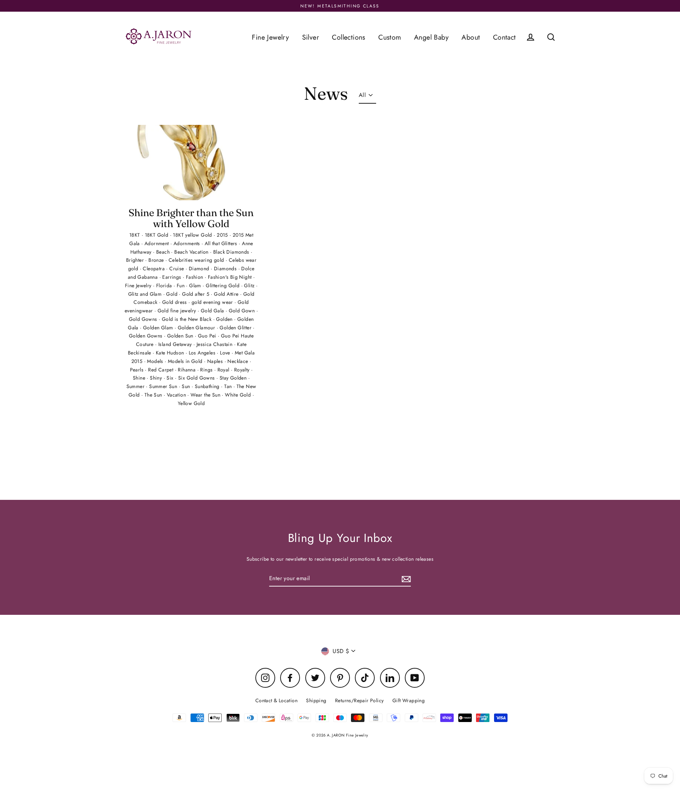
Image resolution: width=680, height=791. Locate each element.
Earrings (172, 277)
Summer (136, 386)
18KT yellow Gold (193, 234)
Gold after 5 (196, 294)
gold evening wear (213, 302)
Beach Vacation (192, 251)
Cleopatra (154, 268)
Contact (504, 37)
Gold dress (175, 302)
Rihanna (187, 369)
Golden (225, 319)
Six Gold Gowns (197, 377)
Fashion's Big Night (230, 277)
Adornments (188, 243)
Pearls (137, 369)
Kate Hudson (171, 352)
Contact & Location (276, 700)
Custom (389, 37)
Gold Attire (227, 294)
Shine (140, 377)
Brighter (136, 260)
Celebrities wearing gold (197, 260)
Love (226, 352)
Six (170, 377)
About (470, 37)
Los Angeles (203, 352)
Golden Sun (181, 335)
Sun (187, 386)
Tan (228, 386)
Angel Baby (431, 37)
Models (156, 361)
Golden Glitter (236, 327)
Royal (224, 369)
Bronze (156, 260)
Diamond (200, 268)
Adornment (157, 243)
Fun (181, 285)
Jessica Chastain (215, 344)
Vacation (177, 394)
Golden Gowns (146, 335)
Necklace (238, 361)
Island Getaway (175, 344)
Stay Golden (234, 377)
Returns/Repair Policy (359, 700)
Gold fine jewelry (178, 310)
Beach (163, 251)
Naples (216, 361)
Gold (172, 294)
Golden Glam (159, 327)
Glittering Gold (223, 285)
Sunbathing (208, 386)
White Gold (238, 394)
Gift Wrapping (408, 700)
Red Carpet (161, 369)
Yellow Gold (191, 403)
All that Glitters (222, 243)
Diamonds (226, 268)
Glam (196, 285)
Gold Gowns (144, 319)
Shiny (156, 377)
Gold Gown (242, 310)
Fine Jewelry (270, 37)
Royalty (242, 369)
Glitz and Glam (145, 294)
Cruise (177, 268)
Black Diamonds (232, 251)
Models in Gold (186, 361)
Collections (348, 37)
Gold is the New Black (187, 319)
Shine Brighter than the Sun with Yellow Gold (191, 218)
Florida (165, 285)
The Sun (154, 394)
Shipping (316, 700)
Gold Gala (213, 310)
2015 (223, 234)
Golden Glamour (197, 327)
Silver (310, 37)
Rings (207, 369)
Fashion (195, 277)
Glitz (250, 285)
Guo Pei (208, 335)
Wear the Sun (206, 394)
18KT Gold (157, 234)
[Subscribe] (405, 579)
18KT (135, 234)
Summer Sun (163, 386)
